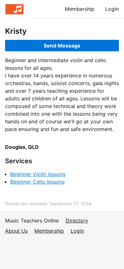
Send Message (62, 45)
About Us (16, 231)
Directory (76, 220)
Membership (79, 9)
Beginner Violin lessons (37, 174)
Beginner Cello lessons (37, 181)
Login (112, 9)
